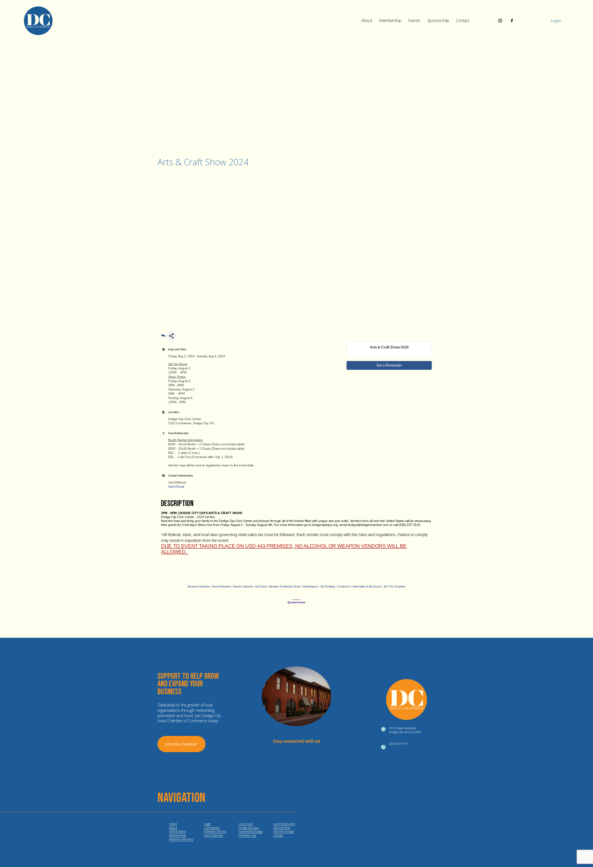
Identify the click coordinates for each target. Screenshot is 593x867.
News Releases (221, 586)
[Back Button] (163, 337)
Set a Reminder (389, 365)
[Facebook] (512, 20)
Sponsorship (438, 20)
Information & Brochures (367, 586)
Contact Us (344, 586)
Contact (463, 20)
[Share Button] (171, 336)
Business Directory (199, 586)
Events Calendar (243, 586)
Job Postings (327, 586)
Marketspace (310, 586)
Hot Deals (261, 586)
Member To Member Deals (284, 586)
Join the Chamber (181, 744)
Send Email (176, 486)
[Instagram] (500, 20)
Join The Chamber (394, 586)
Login (556, 20)
